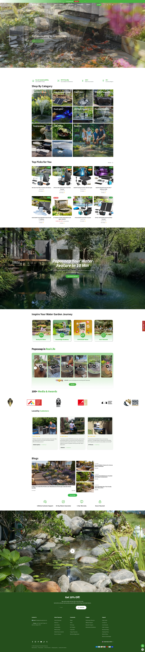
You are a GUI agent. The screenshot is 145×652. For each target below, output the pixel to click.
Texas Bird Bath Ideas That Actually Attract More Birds (103, 487)
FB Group (72, 625)
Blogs (71, 620)
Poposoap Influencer (90, 620)
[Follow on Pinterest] (38, 642)
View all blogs (72, 495)
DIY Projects (72, 627)
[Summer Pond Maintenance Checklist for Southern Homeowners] (85, 477)
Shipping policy (55, 647)
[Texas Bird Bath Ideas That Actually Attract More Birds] (85, 487)
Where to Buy (57, 629)
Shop (55, 4)
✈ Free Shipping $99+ (69, 1)
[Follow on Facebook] (32, 642)
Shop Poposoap (57, 620)
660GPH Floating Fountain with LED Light (83, 187)
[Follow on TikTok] (44, 642)
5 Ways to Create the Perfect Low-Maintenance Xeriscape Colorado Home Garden (51, 487)
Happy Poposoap (73, 632)
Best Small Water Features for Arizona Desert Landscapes (104, 466)
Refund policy (34, 647)
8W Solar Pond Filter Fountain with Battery (41, 187)
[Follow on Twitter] (47, 642)
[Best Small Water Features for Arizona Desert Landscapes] (85, 466)
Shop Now (76, 1)
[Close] (143, 322)
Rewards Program (89, 625)
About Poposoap (70, 4)
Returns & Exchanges (106, 636)
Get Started (108, 41)
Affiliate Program (89, 622)
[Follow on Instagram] (35, 642)
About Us (56, 622)
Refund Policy (105, 634)
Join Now (72, 384)
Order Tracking (105, 627)
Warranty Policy (105, 629)
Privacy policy (40, 647)
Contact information (62, 647)
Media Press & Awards (59, 632)
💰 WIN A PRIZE (143, 326)
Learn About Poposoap (73, 276)
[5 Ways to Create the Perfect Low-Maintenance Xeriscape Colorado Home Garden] (53, 473)
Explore (61, 4)
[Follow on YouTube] (41, 642)
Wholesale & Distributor (91, 627)
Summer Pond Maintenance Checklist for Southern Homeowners (103, 476)
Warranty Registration (74, 634)
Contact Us (104, 622)
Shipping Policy (105, 632)
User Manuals (105, 625)
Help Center (104, 620)
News (71, 622)
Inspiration (72, 629)
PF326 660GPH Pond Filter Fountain (83, 217)
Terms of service (47, 647)
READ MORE (73, 490)
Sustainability (57, 627)
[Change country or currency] (104, 4)
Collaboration (80, 4)
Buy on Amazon (57, 634)
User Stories (57, 625)
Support (88, 4)
